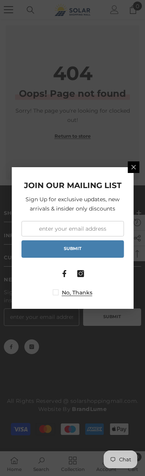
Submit (73, 248)
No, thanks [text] (77, 292)
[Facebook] (64, 273)
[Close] (133, 167)
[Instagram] (81, 273)
